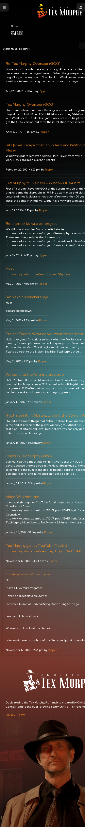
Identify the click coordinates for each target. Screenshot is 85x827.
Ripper (43, 91)
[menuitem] (10, 715)
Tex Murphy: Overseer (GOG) (30, 104)
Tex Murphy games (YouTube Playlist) (36, 545)
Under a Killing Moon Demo (28, 574)
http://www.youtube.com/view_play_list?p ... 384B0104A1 (43, 551)
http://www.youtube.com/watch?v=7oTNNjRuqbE (38, 274)
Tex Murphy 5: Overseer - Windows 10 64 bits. (43, 183)
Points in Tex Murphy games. (29, 456)
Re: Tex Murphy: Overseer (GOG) (33, 63)
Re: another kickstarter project (31, 223)
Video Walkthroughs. (23, 497)
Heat (10, 268)
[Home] (59, 11)
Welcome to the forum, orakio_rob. (35, 374)
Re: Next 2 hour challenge (27, 297)
